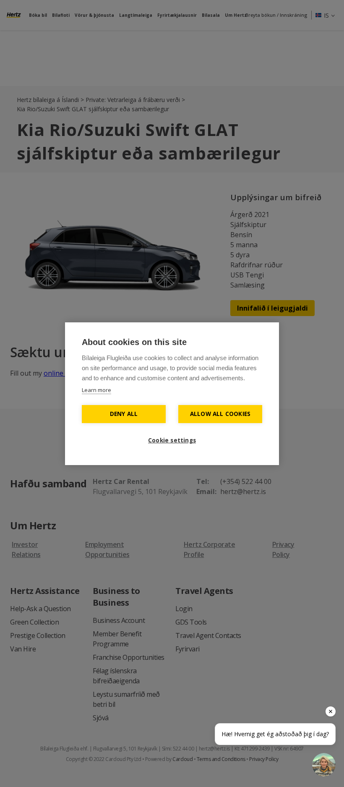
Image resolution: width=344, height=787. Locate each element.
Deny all (124, 414)
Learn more (96, 390)
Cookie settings (172, 440)
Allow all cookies (220, 414)
